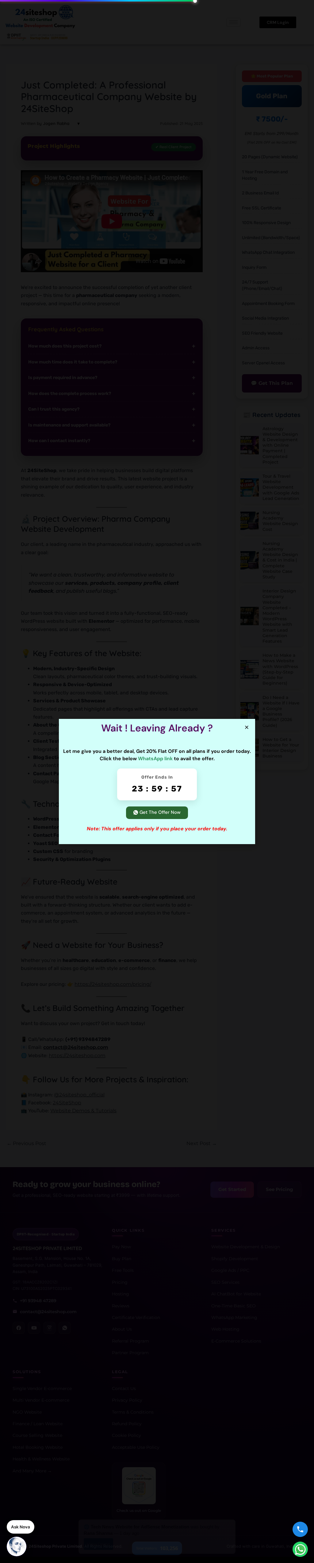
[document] (157, 781)
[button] (246, 727)
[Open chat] (16, 1546)
